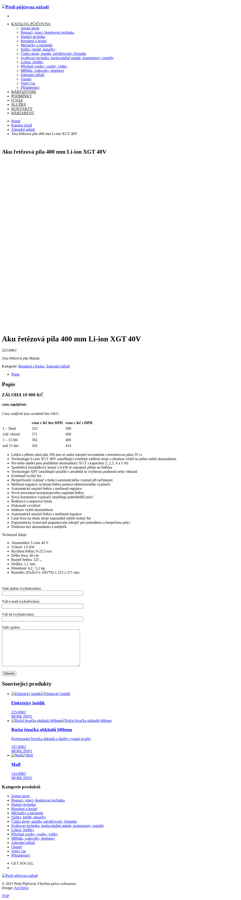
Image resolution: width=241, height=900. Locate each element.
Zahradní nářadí (23, 129)
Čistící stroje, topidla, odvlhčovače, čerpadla (44, 821)
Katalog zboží (21, 125)
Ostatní (16, 847)
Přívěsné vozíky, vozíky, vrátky (34, 834)
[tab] (125, 374)
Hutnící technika (23, 804)
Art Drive (21, 888)
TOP (5, 896)
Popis (15, 374)
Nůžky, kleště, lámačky (28, 817)
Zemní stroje (20, 796)
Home (15, 121)
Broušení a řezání (31, 366)
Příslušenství (20, 855)
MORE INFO (21, 716)
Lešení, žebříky (22, 830)
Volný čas (18, 851)
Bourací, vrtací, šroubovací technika (38, 800)
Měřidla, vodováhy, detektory (33, 838)
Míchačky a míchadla (27, 813)
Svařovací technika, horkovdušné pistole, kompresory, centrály (57, 826)
